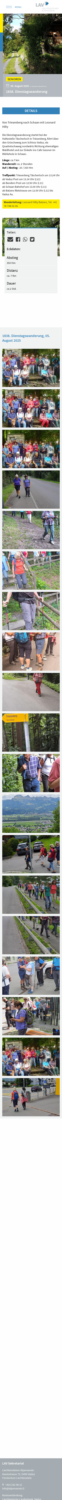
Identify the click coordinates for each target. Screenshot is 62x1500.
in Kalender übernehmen (38, 86)
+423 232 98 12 (13, 1484)
